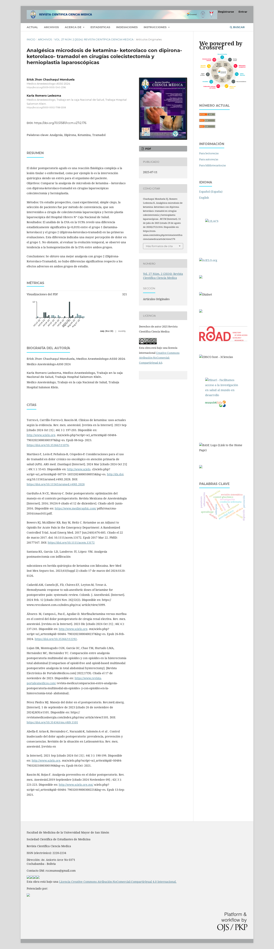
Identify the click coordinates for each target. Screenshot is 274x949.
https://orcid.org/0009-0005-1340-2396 (46, 87)
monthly (122, 331)
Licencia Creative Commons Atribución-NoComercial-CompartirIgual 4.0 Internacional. (118, 882)
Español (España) (210, 191)
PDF (147, 148)
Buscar (238, 27)
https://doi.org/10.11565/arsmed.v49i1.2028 (56, 484)
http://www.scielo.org (41, 435)
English (204, 197)
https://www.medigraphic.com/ (75, 508)
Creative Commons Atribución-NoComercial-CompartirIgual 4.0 (159, 358)
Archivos (51, 27)
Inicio (31, 39)
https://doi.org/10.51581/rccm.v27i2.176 (60, 123)
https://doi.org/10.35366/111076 (48, 445)
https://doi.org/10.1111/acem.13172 (71, 542)
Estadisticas (100, 27)
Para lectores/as (209, 153)
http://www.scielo (78, 469)
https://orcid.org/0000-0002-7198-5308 (46, 107)
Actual (32, 27)
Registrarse (226, 11)
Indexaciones (127, 27)
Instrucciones (155, 27)
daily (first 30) (106, 331)
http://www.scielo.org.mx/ (76, 784)
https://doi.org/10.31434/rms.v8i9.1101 (52, 722)
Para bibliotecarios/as (212, 165)
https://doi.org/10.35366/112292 (56, 639)
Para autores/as (208, 159)
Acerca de (73, 27)
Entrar (242, 11)
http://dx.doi (115, 474)
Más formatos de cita (159, 246)
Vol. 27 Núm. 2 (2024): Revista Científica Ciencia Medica (93, 39)
